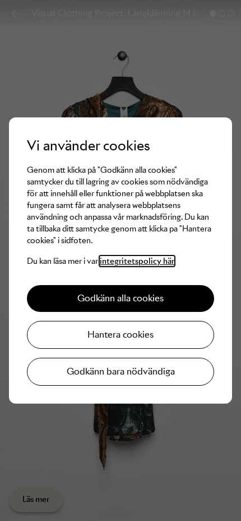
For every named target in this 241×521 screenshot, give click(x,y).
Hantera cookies (120, 334)
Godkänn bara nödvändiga (121, 371)
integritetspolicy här (137, 261)
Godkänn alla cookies (120, 298)
